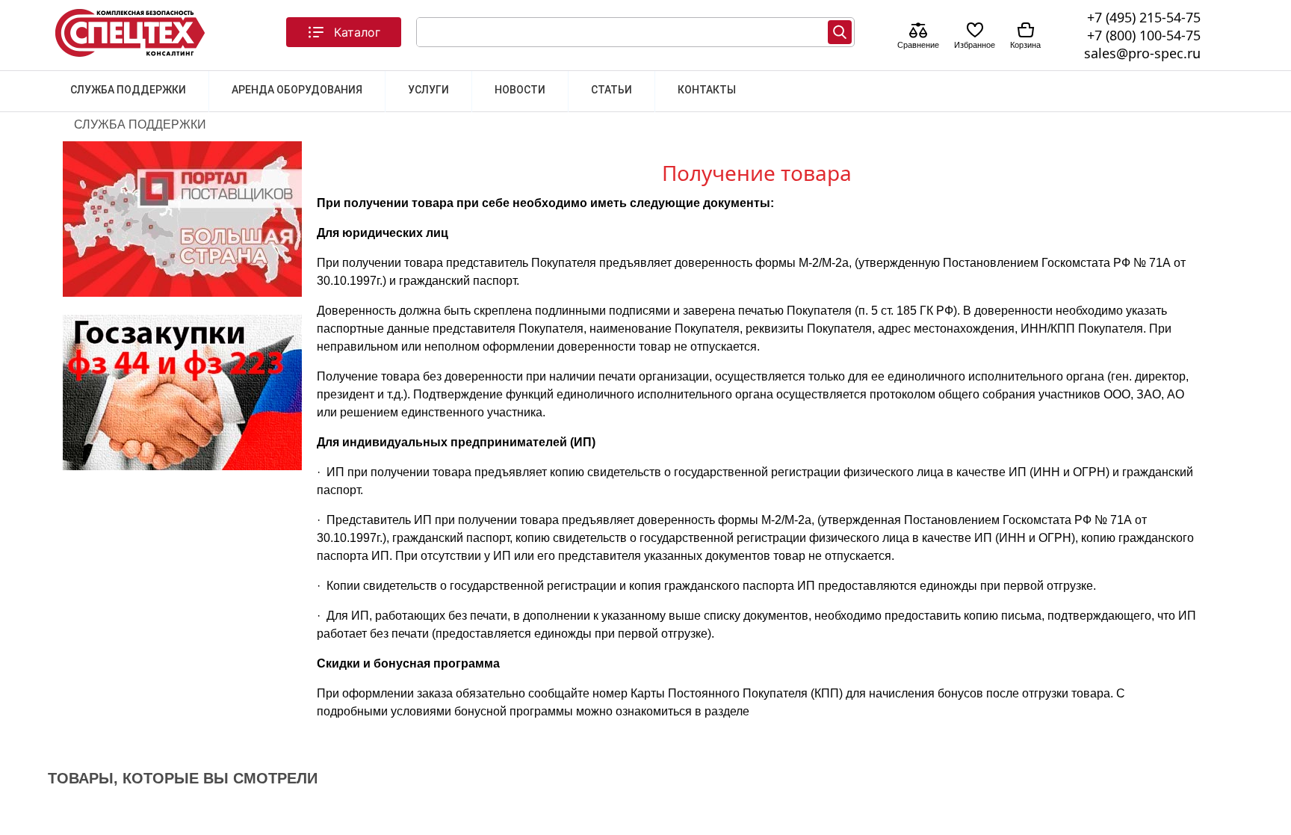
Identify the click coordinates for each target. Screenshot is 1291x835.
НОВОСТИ (520, 90)
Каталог (357, 32)
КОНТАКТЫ (707, 90)
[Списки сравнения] (918, 32)
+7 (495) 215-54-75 (1144, 17)
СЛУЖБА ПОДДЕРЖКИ (128, 90)
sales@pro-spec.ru (1142, 53)
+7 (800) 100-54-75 (1144, 35)
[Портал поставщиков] (182, 292)
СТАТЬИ (611, 90)
